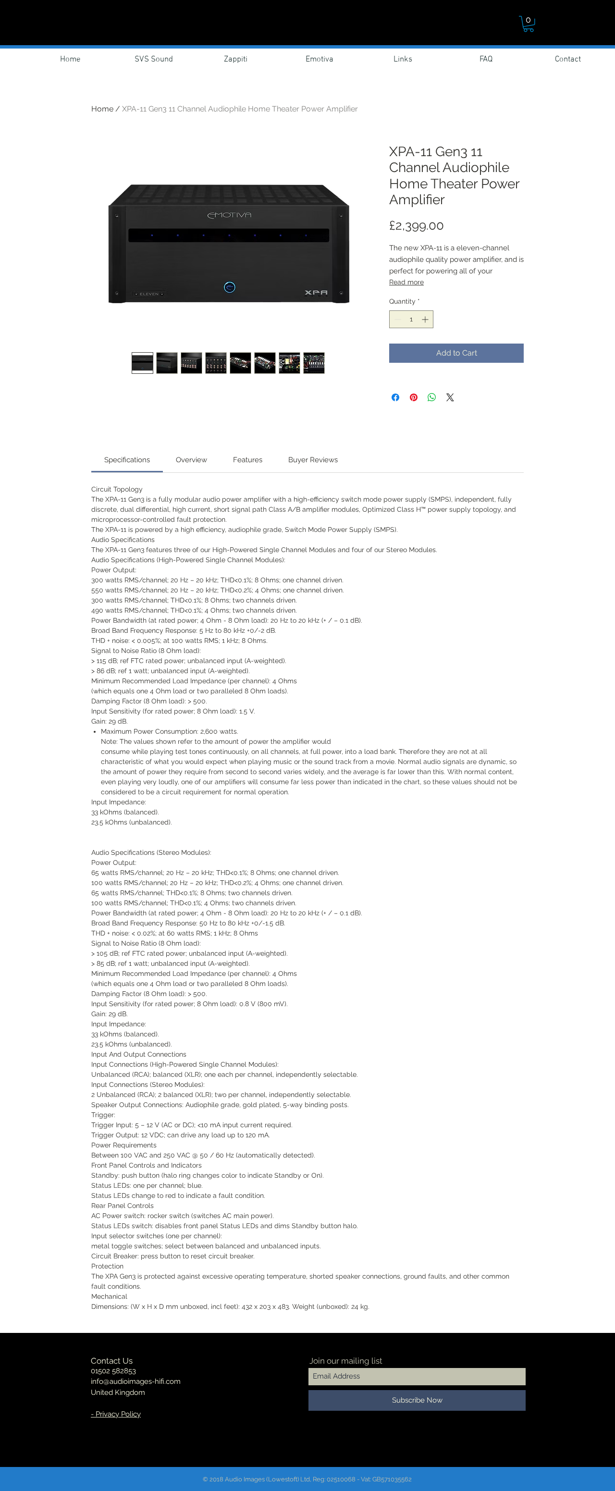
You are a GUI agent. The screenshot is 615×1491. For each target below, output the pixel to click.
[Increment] (426, 319)
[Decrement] (397, 319)
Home (102, 108)
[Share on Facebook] (395, 397)
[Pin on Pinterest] (413, 397)
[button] (528, 24)
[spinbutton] (411, 319)
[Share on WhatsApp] (432, 397)
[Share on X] (450, 397)
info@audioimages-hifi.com (136, 1381)
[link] (127, 460)
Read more (406, 282)
